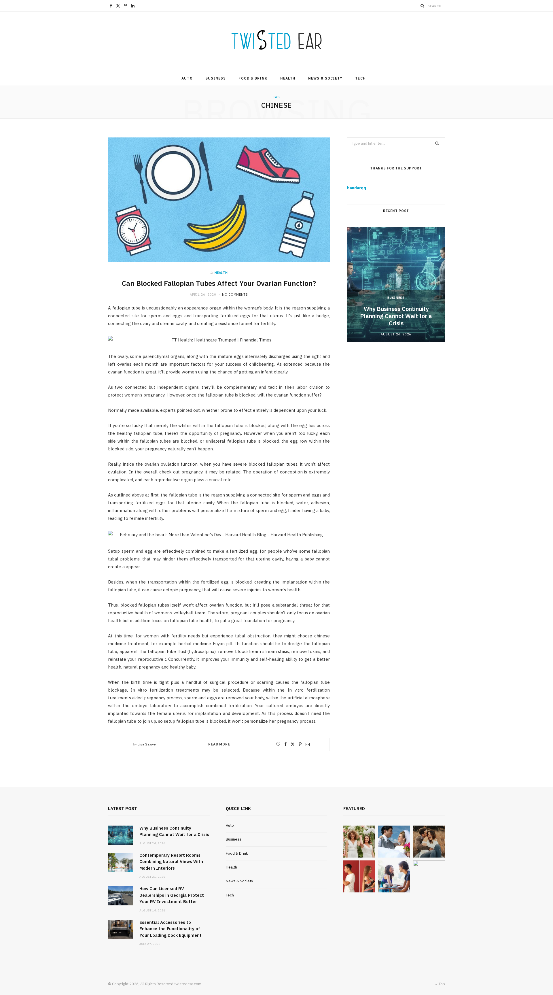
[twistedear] (276, 41)
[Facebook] (285, 744)
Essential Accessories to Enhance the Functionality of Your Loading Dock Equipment (170, 929)
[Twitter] (293, 744)
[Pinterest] (300, 744)
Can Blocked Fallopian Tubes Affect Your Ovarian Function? (219, 283)
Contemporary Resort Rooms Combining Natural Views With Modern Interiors (171, 861)
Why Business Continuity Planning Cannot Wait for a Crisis (396, 316)
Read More (219, 744)
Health (288, 78)
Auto (186, 78)
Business (215, 78)
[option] (396, 284)
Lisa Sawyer (147, 744)
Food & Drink (252, 78)
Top (441, 983)
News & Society (325, 78)
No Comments (235, 294)
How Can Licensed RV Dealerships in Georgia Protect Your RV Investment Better (171, 895)
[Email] (308, 744)
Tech (360, 78)
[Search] (423, 6)
